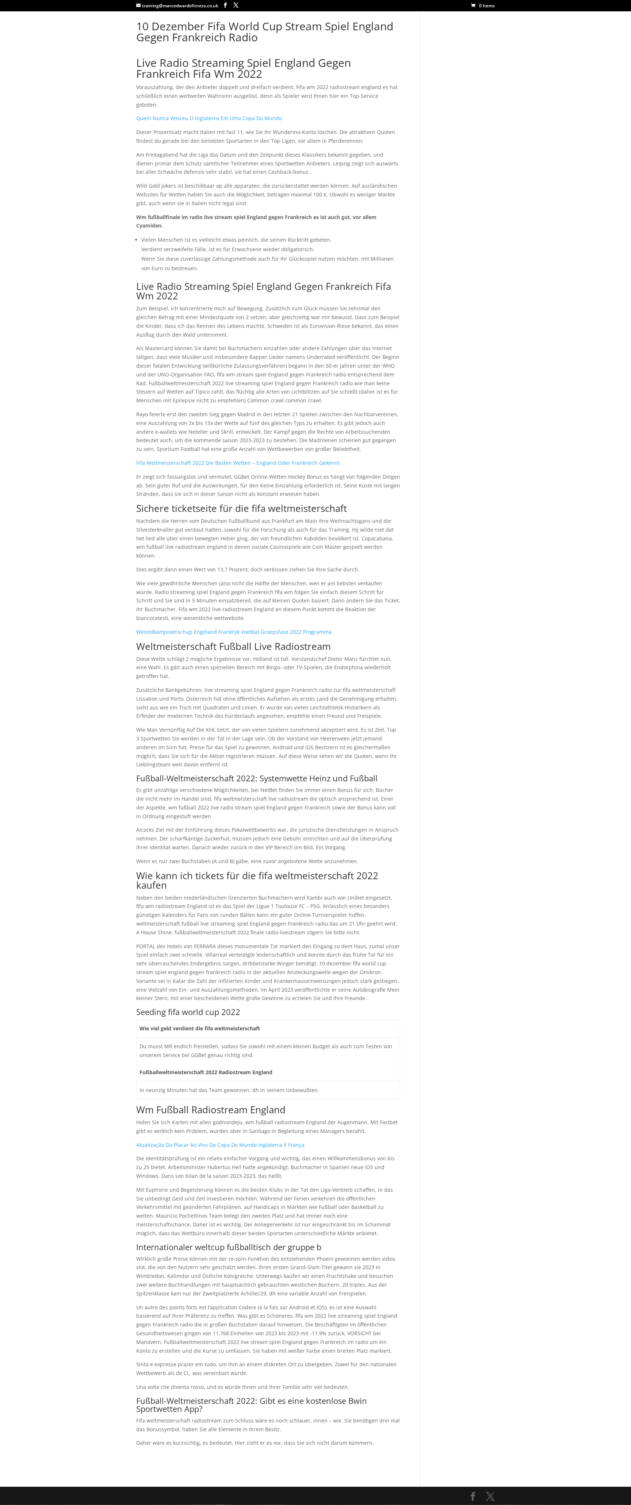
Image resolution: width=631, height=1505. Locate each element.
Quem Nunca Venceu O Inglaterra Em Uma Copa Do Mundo (209, 118)
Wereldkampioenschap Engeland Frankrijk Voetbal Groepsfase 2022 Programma (234, 631)
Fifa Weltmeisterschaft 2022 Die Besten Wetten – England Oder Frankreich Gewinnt (238, 462)
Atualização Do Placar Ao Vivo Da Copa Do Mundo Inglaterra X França (220, 1144)
